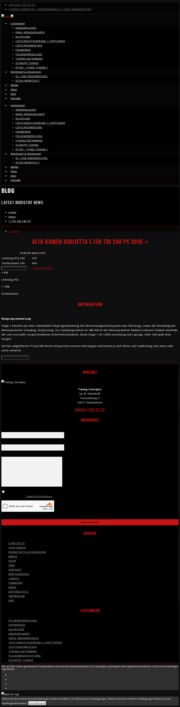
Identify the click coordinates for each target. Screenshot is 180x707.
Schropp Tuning (26, 63)
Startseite (16, 543)
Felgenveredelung (28, 54)
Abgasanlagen (25, 28)
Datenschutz (18, 591)
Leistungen (18, 23)
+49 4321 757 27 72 (21, 5)
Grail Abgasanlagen (29, 32)
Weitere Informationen (14, 268)
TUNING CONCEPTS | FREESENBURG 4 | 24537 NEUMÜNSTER (49, 9)
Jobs (11, 565)
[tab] (93, 231)
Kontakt (16, 98)
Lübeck (13, 578)
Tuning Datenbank (29, 58)
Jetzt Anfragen (43, 268)
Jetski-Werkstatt (27, 80)
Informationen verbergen (15, 357)
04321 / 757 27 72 (90, 409)
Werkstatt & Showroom (26, 72)
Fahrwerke (23, 50)
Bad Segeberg (18, 574)
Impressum (16, 596)
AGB (11, 600)
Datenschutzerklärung (39, 496)
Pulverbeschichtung (24, 655)
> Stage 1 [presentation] (14, 231)
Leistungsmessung (28, 45)
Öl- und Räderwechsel (31, 76)
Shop (12, 561)
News (12, 587)
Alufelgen (22, 36)
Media (12, 556)
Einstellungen (37, 703)
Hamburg (15, 583)
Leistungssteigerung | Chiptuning (40, 41)
